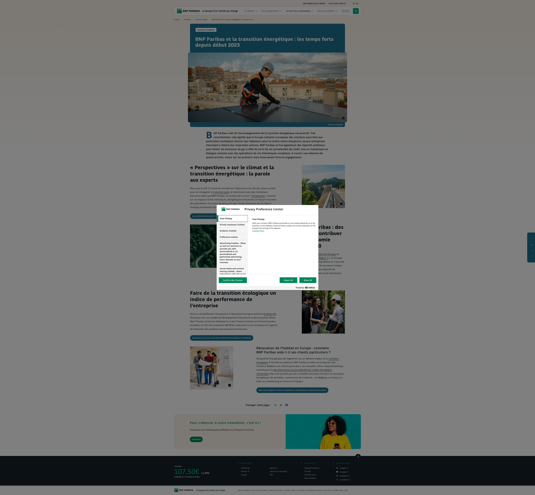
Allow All (308, 280)
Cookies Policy (258, 230)
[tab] (232, 218)
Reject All (288, 280)
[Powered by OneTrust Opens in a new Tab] (306, 288)
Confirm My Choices (233, 280)
